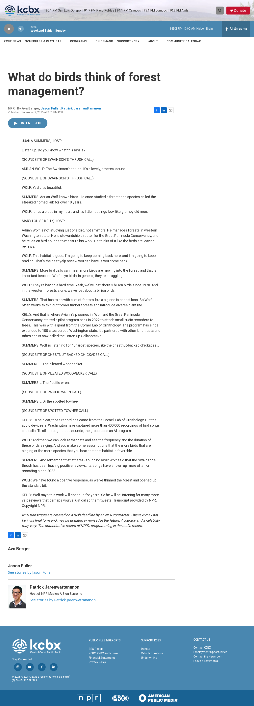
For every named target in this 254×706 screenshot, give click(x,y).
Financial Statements (102, 657)
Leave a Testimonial (205, 660)
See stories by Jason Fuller (30, 572)
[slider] (27, 29)
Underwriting (149, 657)
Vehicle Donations (152, 653)
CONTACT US (201, 639)
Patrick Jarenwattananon (81, 108)
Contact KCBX (202, 647)
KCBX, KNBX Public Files (103, 653)
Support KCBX (128, 41)
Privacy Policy (97, 662)
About (153, 41)
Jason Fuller (50, 108)
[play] (9, 29)
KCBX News (12, 41)
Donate (240, 10)
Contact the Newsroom (207, 656)
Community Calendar (184, 41)
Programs (78, 41)
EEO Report (96, 648)
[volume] (20, 28)
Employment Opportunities (210, 652)
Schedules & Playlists (43, 41)
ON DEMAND (104, 41)
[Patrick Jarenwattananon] (17, 596)
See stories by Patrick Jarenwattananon (63, 600)
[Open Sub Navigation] (64, 41)
